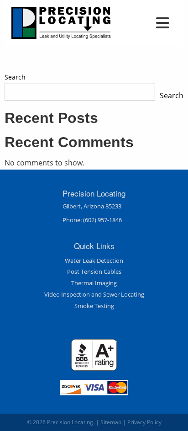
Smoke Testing (94, 306)
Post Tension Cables (94, 271)
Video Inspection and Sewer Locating (94, 294)
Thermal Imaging (94, 283)
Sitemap (110, 422)
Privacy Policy (144, 422)
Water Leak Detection (94, 260)
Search (15, 77)
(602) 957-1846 (102, 220)
